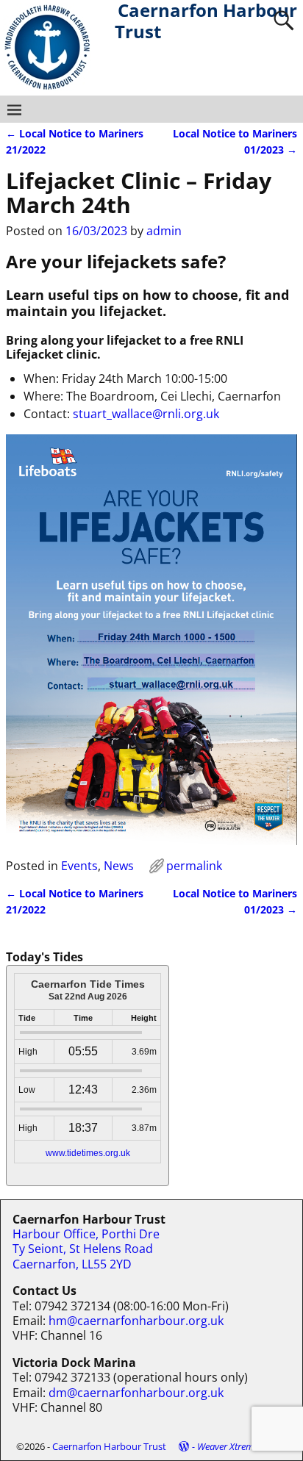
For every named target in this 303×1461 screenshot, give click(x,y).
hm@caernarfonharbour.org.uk (136, 1321)
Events (79, 866)
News (119, 866)
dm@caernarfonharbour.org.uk (136, 1393)
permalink (194, 866)
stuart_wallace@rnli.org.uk (146, 414)
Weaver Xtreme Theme (242, 1446)
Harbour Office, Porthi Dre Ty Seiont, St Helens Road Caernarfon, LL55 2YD (86, 1249)
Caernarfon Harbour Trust (109, 1446)
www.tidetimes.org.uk (88, 1153)
